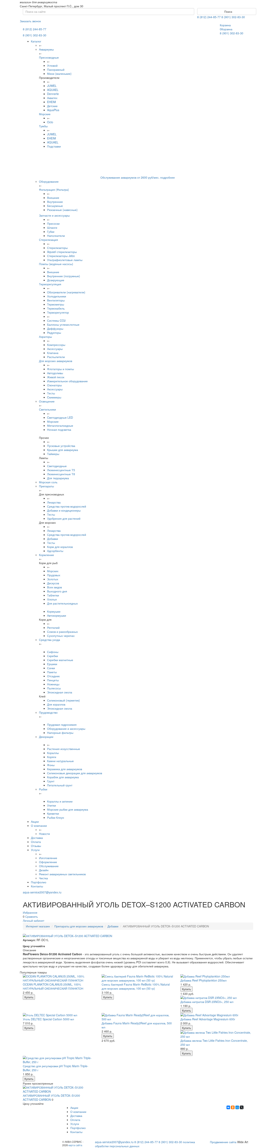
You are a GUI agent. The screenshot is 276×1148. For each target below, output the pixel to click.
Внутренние (55, 202)
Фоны (51, 765)
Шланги (52, 227)
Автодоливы (55, 373)
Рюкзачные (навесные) (62, 210)
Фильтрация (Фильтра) (54, 189)
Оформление (48, 862)
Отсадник (53, 676)
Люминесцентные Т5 (61, 470)
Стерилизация (48, 240)
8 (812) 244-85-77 (209, 17)
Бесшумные (55, 206)
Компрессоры (56, 345)
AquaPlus (53, 110)
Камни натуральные (60, 761)
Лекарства (54, 502)
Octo (50, 122)
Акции (35, 821)
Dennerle (53, 94)
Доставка (37, 838)
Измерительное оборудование (67, 381)
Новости (44, 834)
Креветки (53, 813)
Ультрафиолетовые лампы (64, 260)
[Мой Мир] (237, 1107)
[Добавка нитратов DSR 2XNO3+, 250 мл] (216, 998)
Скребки (52, 656)
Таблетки (53, 595)
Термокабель (56, 308)
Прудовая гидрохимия (62, 725)
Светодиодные (57, 466)
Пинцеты (53, 680)
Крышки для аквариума (62, 450)
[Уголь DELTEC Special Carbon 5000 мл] (59, 1015)
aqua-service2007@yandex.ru (42, 892)
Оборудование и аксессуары (66, 729)
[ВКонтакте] (228, 1107)
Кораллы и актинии (60, 801)
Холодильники (56, 296)
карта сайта (75, 1145)
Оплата (36, 842)
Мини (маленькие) (59, 74)
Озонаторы (54, 385)
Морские (45, 114)
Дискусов (53, 583)
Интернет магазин (38, 926)
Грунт (50, 781)
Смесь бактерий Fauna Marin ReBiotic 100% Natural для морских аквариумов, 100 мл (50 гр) (136, 986)
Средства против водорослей (66, 506)
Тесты (51, 393)
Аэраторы (45, 337)
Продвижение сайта (223, 1142)
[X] (241, 1107)
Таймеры (53, 454)
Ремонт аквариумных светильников (62, 874)
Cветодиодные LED (60, 417)
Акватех (52, 98)
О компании (39, 826)
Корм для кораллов (60, 547)
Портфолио (38, 882)
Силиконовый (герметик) (63, 700)
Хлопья (52, 599)
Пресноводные (49, 57)
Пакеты (52, 672)
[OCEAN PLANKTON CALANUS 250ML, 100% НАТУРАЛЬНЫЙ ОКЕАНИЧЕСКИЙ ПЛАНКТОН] (59, 978)
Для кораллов (56, 704)
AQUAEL (52, 90)
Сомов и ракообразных (62, 632)
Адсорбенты (55, 551)
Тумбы (43, 126)
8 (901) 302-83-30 (233, 17)
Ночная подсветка (59, 430)
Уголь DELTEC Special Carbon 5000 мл (48, 1019)
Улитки (51, 805)
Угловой (52, 65)
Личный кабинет (33, 920)
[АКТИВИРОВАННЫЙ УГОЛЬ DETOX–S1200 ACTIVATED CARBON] (59, 1089)
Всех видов (54, 587)
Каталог (36, 41)
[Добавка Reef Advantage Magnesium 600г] (216, 1015)
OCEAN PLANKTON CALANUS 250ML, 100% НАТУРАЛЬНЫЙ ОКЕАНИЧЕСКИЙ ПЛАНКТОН (53, 986)
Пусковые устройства (61, 446)
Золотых (52, 579)
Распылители (56, 357)
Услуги (35, 850)
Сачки (51, 668)
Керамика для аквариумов (64, 769)
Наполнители (56, 236)
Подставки (54, 146)
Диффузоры (55, 328)
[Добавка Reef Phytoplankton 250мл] (216, 976)
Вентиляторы (56, 300)
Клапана (52, 353)
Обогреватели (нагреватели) (66, 292)
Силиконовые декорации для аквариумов (74, 773)
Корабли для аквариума (63, 777)
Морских (52, 571)
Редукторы (54, 333)
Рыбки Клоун (55, 817)
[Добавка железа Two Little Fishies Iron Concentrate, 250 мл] (216, 1034)
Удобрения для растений (63, 518)
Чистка (43, 878)
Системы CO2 (56, 320)
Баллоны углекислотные (63, 324)
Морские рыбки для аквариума (67, 809)
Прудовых (53, 575)
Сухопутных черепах (61, 636)
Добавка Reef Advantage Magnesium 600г (207, 1019)
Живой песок (55, 377)
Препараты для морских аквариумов (78, 926)
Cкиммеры (54, 397)
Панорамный (55, 69)
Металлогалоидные (60, 425)
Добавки (52, 539)
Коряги (51, 757)
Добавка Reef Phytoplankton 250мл (203, 980)
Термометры (55, 304)
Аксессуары (55, 349)
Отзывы (36, 846)
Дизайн (43, 870)
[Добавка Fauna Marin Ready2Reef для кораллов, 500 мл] (138, 1017)
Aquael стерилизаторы (62, 252)
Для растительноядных (62, 603)
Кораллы (53, 753)
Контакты (37, 886)
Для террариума (58, 478)
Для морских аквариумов (55, 361)
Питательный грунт (59, 785)
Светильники (47, 409)
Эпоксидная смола (59, 692)
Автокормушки (56, 615)
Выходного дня (57, 591)
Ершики (52, 664)
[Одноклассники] (233, 1107)
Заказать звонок (30, 21)
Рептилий (53, 628)
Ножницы (53, 684)
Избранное (30, 912)
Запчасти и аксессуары (54, 215)
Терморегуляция (50, 284)
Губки (50, 232)
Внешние (53, 198)
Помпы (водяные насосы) (56, 264)
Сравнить (31, 916)
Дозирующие (55, 280)
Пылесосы (54, 688)
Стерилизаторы (57, 248)
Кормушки (53, 611)
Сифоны (52, 652)
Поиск (227, 11)
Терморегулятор (58, 312)
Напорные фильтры (60, 733)
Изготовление (48, 858)
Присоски (53, 223)
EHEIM (51, 102)
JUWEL (52, 86)
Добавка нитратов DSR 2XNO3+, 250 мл (206, 1002)
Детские (52, 106)
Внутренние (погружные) (63, 276)
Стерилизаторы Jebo (61, 256)
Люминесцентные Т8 (61, 474)
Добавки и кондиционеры (64, 510)
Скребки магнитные (60, 660)
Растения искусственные (63, 749)
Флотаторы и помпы (60, 369)
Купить (28, 997)
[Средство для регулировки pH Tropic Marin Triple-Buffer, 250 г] (59, 1060)
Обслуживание (49, 866)
